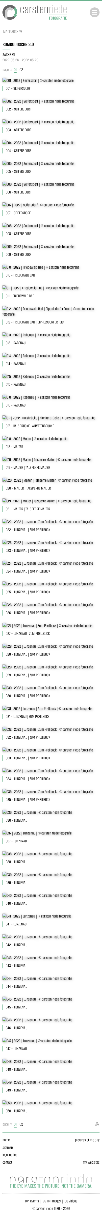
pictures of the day (87, 1140)
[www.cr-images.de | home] (34, 20)
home (6, 1140)
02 (21, 69)
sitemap (7, 1147)
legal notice (9, 1154)
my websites (91, 1162)
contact (7, 1162)
